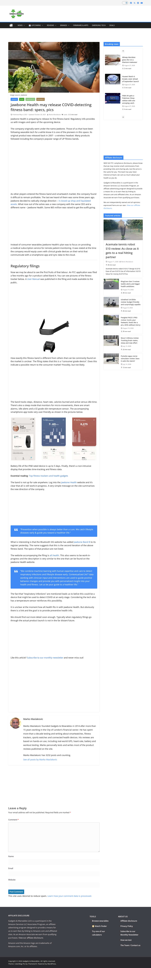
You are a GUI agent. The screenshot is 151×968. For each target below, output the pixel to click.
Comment (13, 819)
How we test (126, 940)
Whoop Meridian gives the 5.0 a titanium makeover (129, 59)
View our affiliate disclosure (31, 938)
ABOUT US (123, 916)
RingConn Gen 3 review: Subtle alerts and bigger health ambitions (130, 283)
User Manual (33, 279)
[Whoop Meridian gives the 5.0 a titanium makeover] (112, 60)
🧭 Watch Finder (99, 926)
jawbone (14, 99)
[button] (24, 25)
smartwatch (30, 99)
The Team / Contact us (130, 945)
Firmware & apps (80, 25)
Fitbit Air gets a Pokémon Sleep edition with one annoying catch (128, 99)
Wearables (40, 99)
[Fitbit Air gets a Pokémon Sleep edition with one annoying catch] (112, 98)
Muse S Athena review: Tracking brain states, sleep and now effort (130, 340)
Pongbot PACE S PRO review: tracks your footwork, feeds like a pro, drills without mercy (130, 321)
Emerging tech (99, 25)
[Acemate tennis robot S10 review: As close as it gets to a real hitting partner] (123, 230)
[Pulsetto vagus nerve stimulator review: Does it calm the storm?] (111, 361)
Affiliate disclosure (128, 921)
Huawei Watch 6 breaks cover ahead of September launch (130, 79)
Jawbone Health (69, 482)
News (20, 25)
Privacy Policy (126, 926)
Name (11, 856)
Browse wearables (100, 921)
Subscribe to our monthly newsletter (45, 657)
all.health (54, 555)
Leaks (65, 115)
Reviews (50, 25)
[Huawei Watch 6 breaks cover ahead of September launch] (112, 79)
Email (10, 868)
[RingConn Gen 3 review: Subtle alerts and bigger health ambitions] (111, 287)
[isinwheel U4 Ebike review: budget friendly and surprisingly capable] (111, 305)
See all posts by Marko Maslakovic (40, 759)
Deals (112, 25)
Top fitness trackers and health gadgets (48, 475)
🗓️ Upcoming (35, 25)
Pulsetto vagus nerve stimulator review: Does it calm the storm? (130, 358)
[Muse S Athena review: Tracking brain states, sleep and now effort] (111, 343)
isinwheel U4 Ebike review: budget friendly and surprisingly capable (131, 302)
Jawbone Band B (82, 542)
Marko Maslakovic (55, 115)
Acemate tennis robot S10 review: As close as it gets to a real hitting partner (122, 250)
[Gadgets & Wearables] (11, 25)
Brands (63, 25)
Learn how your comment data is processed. (70, 896)
